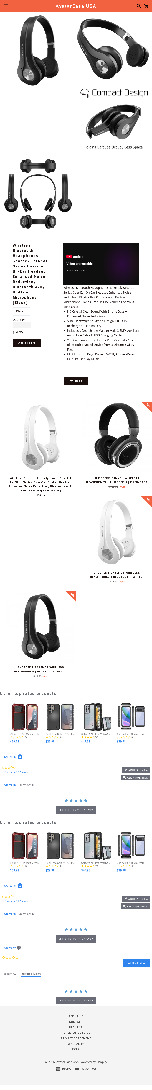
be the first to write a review (76, 809)
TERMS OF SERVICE (76, 1033)
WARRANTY (76, 1044)
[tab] (9, 785)
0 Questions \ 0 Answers (16, 772)
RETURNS (76, 1027)
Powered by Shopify (93, 1062)
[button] (135, 777)
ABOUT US (75, 1016)
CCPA (76, 1049)
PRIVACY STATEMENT (76, 1038)
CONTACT (76, 1022)
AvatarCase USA (76, 6)
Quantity (19, 320)
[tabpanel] (76, 997)
